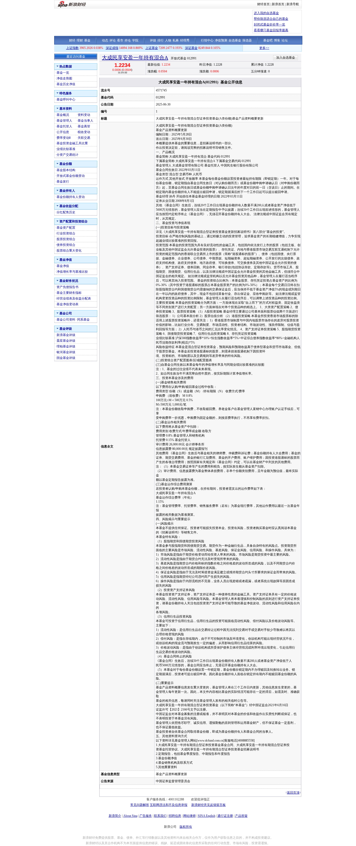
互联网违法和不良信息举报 (168, 805)
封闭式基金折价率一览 (269, 24)
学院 (135, 40)
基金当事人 (85, 120)
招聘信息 (175, 816)
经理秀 (184, 40)
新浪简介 (115, 816)
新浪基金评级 (66, 335)
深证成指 (112, 48)
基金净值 (63, 266)
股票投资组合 (66, 239)
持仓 (128, 40)
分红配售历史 (66, 212)
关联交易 (84, 138)
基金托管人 (64, 126)
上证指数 (72, 48)
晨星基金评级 (66, 341)
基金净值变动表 (67, 304)
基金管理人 (64, 120)
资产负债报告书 (67, 287)
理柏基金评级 (66, 346)
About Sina (130, 816)
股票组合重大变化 (69, 250)
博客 (277, 40)
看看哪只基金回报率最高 (271, 30)
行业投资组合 (66, 233)
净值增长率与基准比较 (72, 271)
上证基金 (151, 48)
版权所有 (186, 827)
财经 (72, 40)
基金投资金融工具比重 (72, 143)
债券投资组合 (66, 245)
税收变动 (84, 132)
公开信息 (63, 132)
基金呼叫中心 (66, 99)
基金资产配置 (66, 227)
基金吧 (268, 40)
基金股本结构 (66, 170)
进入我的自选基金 (266, 13)
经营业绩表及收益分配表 (74, 298)
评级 (153, 40)
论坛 (284, 40)
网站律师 (189, 816)
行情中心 (207, 40)
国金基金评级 (66, 358)
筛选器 (247, 40)
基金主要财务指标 (69, 293)
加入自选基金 (285, 57)
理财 (80, 40)
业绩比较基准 (66, 149)
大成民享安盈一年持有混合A (135, 57)
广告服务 (145, 816)
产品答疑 (241, 816)
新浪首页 (278, 4)
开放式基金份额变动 (71, 176)
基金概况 (63, 115)
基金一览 (63, 72)
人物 (168, 40)
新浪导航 (292, 4)
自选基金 (235, 40)
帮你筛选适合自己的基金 (271, 19)
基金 (87, 40)
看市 (120, 40)
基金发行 (63, 181)
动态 (105, 40)
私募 (176, 40)
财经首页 (263, 4)
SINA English (206, 816)
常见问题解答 (139, 805)
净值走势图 (64, 78)
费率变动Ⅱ (64, 138)
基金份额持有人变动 (71, 197)
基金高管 (84, 126)
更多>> (251, 48)
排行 (160, 40)
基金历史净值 (66, 84)
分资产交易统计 (67, 155)
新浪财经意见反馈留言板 (208, 805)
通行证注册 (225, 816)
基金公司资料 (66, 319)
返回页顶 (293, 792)
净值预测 (221, 40)
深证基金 (191, 48)
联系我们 (160, 816)
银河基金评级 (66, 352)
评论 (112, 40)
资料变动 (84, 115)
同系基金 (83, 319)
